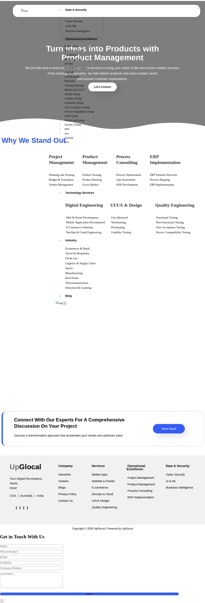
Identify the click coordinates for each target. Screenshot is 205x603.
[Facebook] (16, 508)
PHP (67, 129)
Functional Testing (74, 102)
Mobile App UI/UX (75, 89)
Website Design (72, 94)
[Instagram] (27, 508)
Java (67, 133)
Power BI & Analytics (76, 68)
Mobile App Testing (75, 120)
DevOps (69, 63)
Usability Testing (73, 98)
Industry (71, 240)
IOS (67, 142)
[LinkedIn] (23, 508)
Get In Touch (169, 428)
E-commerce (71, 54)
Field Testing (71, 116)
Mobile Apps (71, 46)
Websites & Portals (74, 50)
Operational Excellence (81, 39)
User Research (72, 76)
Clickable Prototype (75, 85)
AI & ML (69, 72)
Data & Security (76, 9)
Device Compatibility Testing (79, 111)
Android (69, 137)
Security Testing (73, 124)
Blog (68, 295)
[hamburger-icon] (199, 7)
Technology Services (79, 192)
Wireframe (70, 81)
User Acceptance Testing (77, 107)
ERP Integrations (73, 59)
